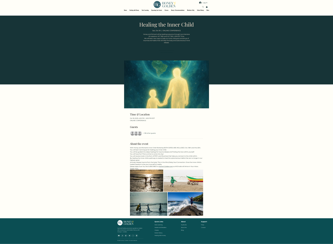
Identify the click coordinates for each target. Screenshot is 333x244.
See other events (166, 52)
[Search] (203, 7)
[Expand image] (146, 181)
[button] (207, 7)
